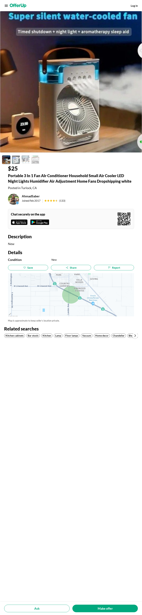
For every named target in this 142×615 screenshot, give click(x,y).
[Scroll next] (135, 335)
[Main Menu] (6, 6)
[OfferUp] (18, 6)
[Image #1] (6, 159)
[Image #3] (25, 159)
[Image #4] (35, 159)
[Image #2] (16, 159)
